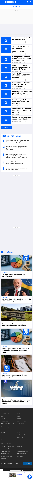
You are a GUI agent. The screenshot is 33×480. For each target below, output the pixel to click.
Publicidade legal (5, 451)
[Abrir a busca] (30, 2)
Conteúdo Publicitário (6, 456)
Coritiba (26, 435)
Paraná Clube (19, 437)
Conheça (27, 463)
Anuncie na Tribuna (21, 448)
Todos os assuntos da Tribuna (8, 423)
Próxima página (5, 127)
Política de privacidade (22, 451)
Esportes (3, 432)
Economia (18, 418)
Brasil (2, 416)
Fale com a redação (6, 448)
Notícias (16, 7)
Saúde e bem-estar (21, 421)
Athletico (18, 435)
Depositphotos (5, 439)
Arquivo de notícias (21, 423)
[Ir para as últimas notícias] (27, 2)
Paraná (18, 413)
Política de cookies (21, 453)
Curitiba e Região (5, 413)
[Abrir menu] (2, 2)
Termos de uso (5, 453)
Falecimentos (4, 421)
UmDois (18, 432)
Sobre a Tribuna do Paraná (7, 446)
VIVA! (2, 430)
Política (3, 418)
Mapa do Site (19, 456)
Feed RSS (3, 458)
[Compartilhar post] (25, 42)
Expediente (19, 446)
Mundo (18, 416)
